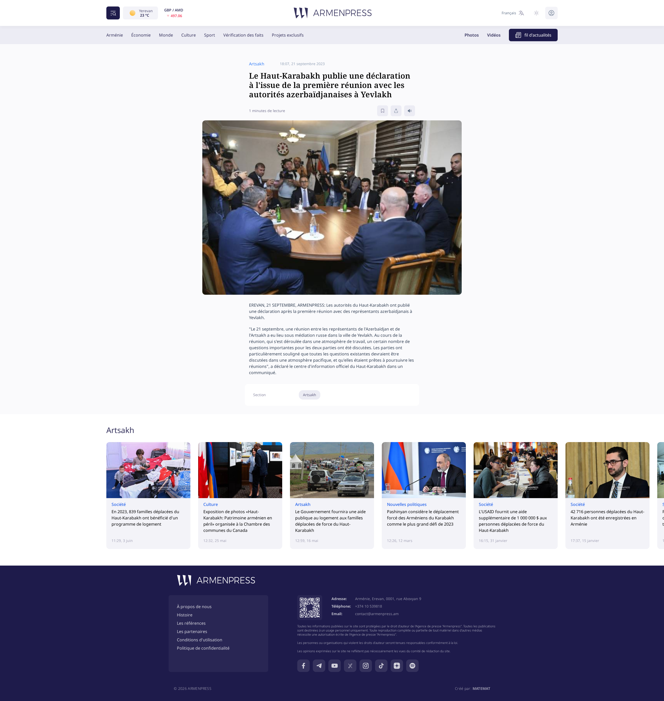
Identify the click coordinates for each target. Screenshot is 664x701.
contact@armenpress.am (377, 613)
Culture (188, 35)
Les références (191, 623)
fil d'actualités (537, 35)
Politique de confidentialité (203, 648)
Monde (166, 35)
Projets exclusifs (288, 35)
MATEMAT (481, 688)
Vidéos (494, 35)
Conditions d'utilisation (199, 640)
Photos (472, 35)
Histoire (184, 615)
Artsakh (309, 394)
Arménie (114, 35)
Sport (209, 35)
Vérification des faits (243, 35)
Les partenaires (192, 631)
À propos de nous (194, 606)
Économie (141, 35)
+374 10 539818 (368, 606)
